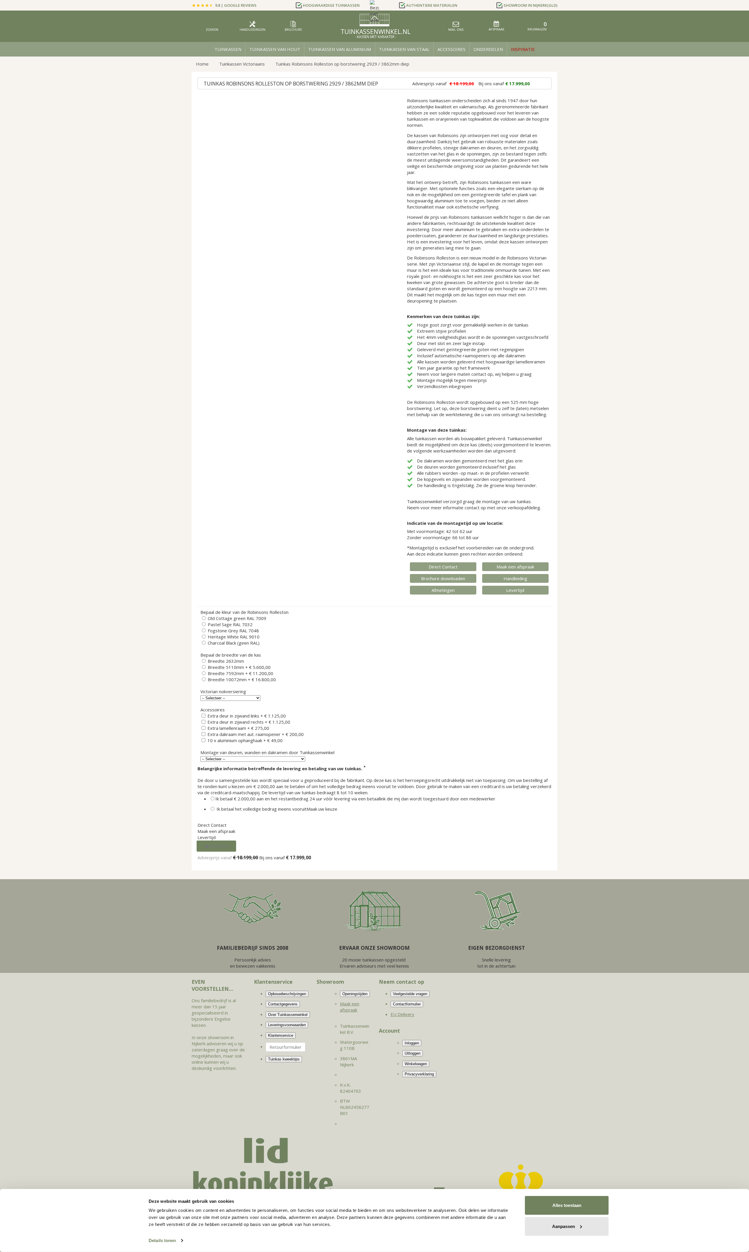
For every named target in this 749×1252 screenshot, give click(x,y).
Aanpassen (563, 1226)
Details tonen (162, 1240)
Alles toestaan (566, 1205)
